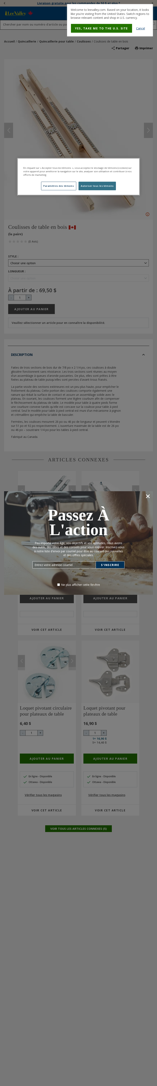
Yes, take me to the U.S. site (101, 28)
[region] (78, 176)
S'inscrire (110, 565)
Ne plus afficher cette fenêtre (80, 585)
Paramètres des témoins (58, 186)
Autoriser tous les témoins (97, 186)
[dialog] (110, 20)
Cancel (140, 28)
